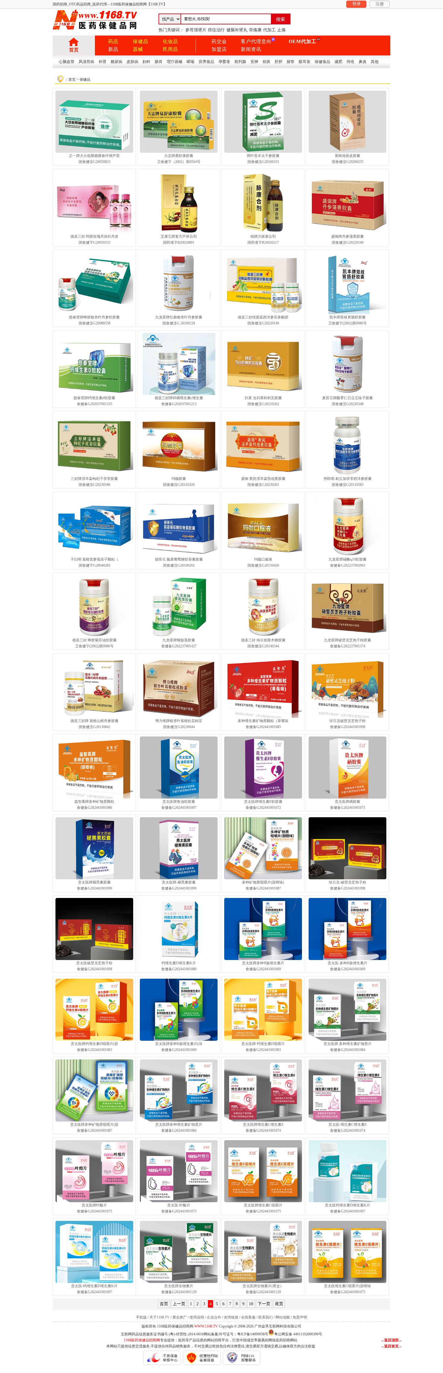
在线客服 (248, 1317)
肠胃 (158, 61)
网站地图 (282, 1317)
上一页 (179, 1304)
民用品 (170, 49)
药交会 (219, 41)
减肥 (338, 61)
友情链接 (231, 1317)
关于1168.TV (159, 1317)
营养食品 (206, 61)
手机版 (141, 1317)
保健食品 (322, 61)
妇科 (146, 61)
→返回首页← (391, 1346)
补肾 (102, 61)
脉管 (290, 61)
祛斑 (266, 61)
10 (251, 1304)
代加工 (269, 30)
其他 (375, 61)
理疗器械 (174, 61)
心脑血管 (66, 61)
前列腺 (240, 61)
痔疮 (350, 61)
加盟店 (219, 49)
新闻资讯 (251, 49)
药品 (113, 41)
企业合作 (214, 1317)
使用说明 (197, 1317)
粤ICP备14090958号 (252, 1334)
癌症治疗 (216, 30)
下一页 (264, 1304)
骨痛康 (255, 30)
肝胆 (278, 61)
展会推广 (179, 1317)
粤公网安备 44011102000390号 (298, 1333)
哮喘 (190, 61)
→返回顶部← (391, 1340)
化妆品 (170, 41)
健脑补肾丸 (236, 30)
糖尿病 (116, 61)
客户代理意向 (256, 41)
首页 (74, 49)
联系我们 (265, 1317)
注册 (379, 4)
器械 (138, 49)
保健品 (140, 41)
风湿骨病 (86, 61)
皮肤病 (132, 61)
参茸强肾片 (195, 30)
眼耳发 (304, 61)
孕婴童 (224, 61)
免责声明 (300, 1317)
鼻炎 (362, 61)
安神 (254, 61)
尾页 (279, 1304)
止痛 (281, 30)
